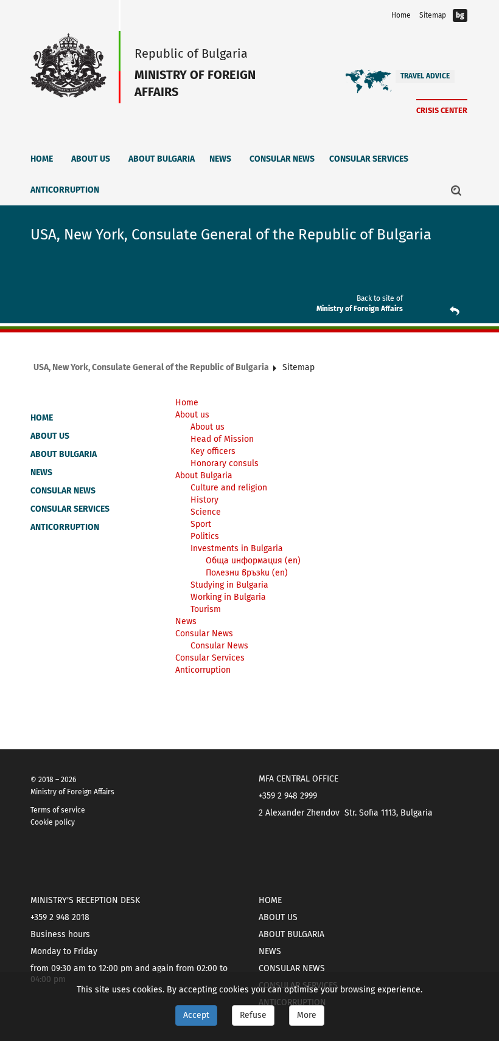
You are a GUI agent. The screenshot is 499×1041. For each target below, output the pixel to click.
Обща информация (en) (253, 560)
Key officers (213, 451)
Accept (196, 1015)
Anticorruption (64, 190)
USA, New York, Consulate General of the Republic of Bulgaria (151, 367)
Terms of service (57, 810)
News (220, 159)
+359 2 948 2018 (59, 917)
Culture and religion (228, 488)
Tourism (205, 609)
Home (401, 15)
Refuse (253, 1015)
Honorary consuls (224, 463)
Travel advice (425, 76)
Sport (200, 524)
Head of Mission (222, 439)
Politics (204, 536)
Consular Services (368, 159)
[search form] (456, 190)
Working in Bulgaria (228, 597)
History (204, 500)
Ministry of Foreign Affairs (359, 308)
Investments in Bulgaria (236, 548)
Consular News (282, 159)
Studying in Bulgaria (229, 585)
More (306, 1015)
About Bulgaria (161, 159)
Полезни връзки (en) (247, 573)
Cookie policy (52, 822)
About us (90, 159)
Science (205, 512)
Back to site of (380, 298)
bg (460, 15)
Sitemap (432, 15)
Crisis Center (441, 110)
